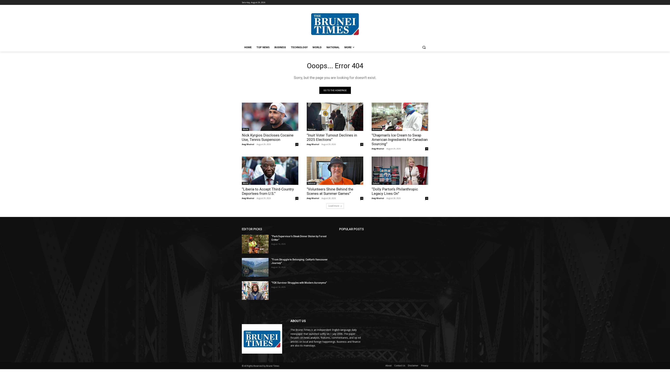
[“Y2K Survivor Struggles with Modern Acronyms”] (255, 290)
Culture (376, 183)
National (311, 129)
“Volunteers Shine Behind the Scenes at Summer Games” (330, 191)
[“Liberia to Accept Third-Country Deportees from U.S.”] (270, 171)
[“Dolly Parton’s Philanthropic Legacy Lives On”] (400, 171)
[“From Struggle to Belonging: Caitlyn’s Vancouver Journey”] (255, 267)
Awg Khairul (248, 144)
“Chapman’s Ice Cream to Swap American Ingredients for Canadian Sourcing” (400, 139)
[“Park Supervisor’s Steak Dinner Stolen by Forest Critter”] (255, 244)
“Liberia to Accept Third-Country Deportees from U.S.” (268, 191)
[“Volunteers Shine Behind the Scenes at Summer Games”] (335, 171)
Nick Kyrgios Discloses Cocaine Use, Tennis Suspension (267, 137)
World (245, 129)
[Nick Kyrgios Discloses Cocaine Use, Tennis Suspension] (270, 117)
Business (377, 129)
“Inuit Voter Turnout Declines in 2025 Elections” (332, 137)
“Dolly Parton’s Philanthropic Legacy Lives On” (395, 191)
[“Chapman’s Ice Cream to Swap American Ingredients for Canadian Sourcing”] (400, 117)
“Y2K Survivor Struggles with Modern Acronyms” (299, 282)
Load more (333, 205)
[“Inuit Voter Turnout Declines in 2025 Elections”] (335, 117)
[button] (424, 47)
